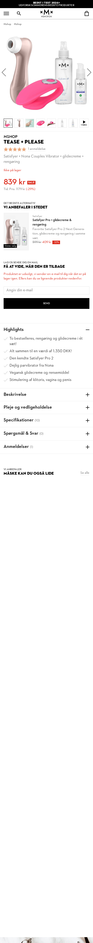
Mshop (7, 24)
